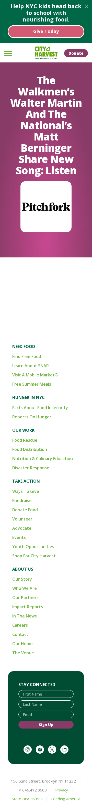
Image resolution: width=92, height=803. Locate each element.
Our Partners (25, 597)
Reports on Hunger (31, 417)
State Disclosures (27, 798)
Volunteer (22, 519)
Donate (76, 53)
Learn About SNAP (30, 365)
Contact (20, 634)
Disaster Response (30, 468)
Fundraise (22, 500)
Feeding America (65, 798)
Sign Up (46, 724)
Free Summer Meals (31, 384)
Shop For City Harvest (34, 556)
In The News (24, 616)
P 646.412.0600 (33, 790)
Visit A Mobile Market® (35, 375)
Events (19, 537)
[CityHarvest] (46, 53)
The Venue (23, 653)
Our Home (22, 643)
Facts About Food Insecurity (40, 407)
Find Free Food (26, 356)
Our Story (22, 579)
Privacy (61, 790)
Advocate (21, 528)
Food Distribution (29, 449)
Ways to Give (25, 491)
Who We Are (24, 588)
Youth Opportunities (33, 546)
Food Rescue (24, 440)
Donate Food (25, 510)
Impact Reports (27, 607)
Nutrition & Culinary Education (42, 458)
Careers (20, 625)
